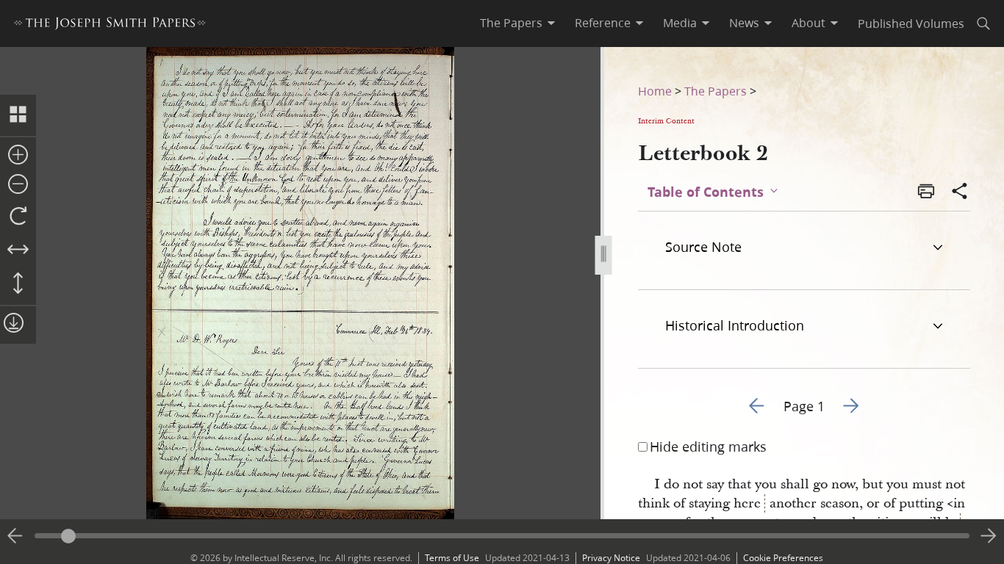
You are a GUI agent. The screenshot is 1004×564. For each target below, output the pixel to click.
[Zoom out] (18, 185)
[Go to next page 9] (988, 536)
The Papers (715, 90)
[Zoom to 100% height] (18, 284)
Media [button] (680, 23)
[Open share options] (960, 192)
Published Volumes (911, 23)
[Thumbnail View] (18, 115)
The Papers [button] (511, 23)
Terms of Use (452, 558)
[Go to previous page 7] (15, 536)
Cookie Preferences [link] (783, 558)
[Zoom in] (18, 155)
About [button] (808, 23)
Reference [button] (603, 23)
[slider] (502, 535)
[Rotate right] (18, 217)
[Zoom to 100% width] (18, 250)
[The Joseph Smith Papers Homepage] (110, 25)
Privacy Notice (611, 558)
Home (655, 90)
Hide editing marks (708, 446)
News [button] (744, 23)
